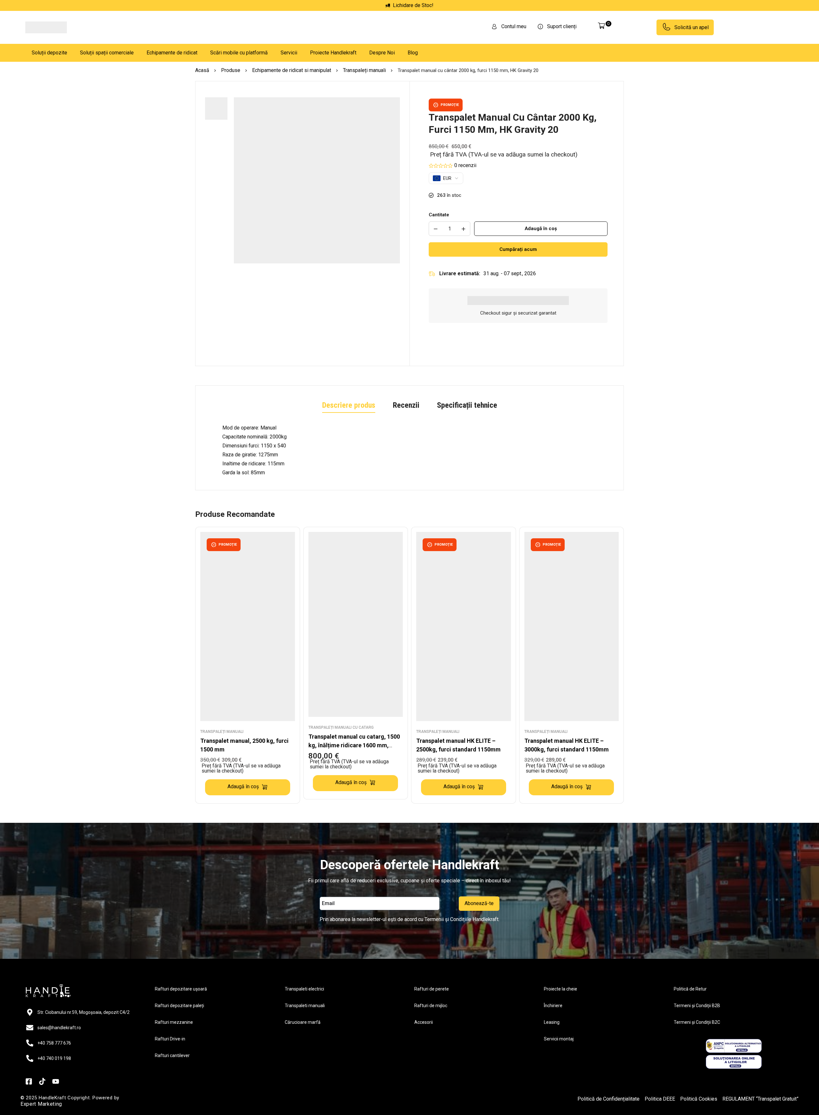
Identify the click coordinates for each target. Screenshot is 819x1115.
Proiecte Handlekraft (333, 53)
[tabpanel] (409, 468)
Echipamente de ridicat (172, 53)
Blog (413, 53)
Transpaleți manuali (364, 70)
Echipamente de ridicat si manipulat (291, 70)
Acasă (202, 70)
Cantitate (439, 215)
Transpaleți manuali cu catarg (341, 745)
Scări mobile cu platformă (239, 53)
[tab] (348, 423)
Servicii (289, 53)
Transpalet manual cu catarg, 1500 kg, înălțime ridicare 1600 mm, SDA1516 (354, 763)
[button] (317, 351)
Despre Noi (382, 53)
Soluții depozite (49, 53)
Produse (230, 70)
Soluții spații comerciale (107, 53)
